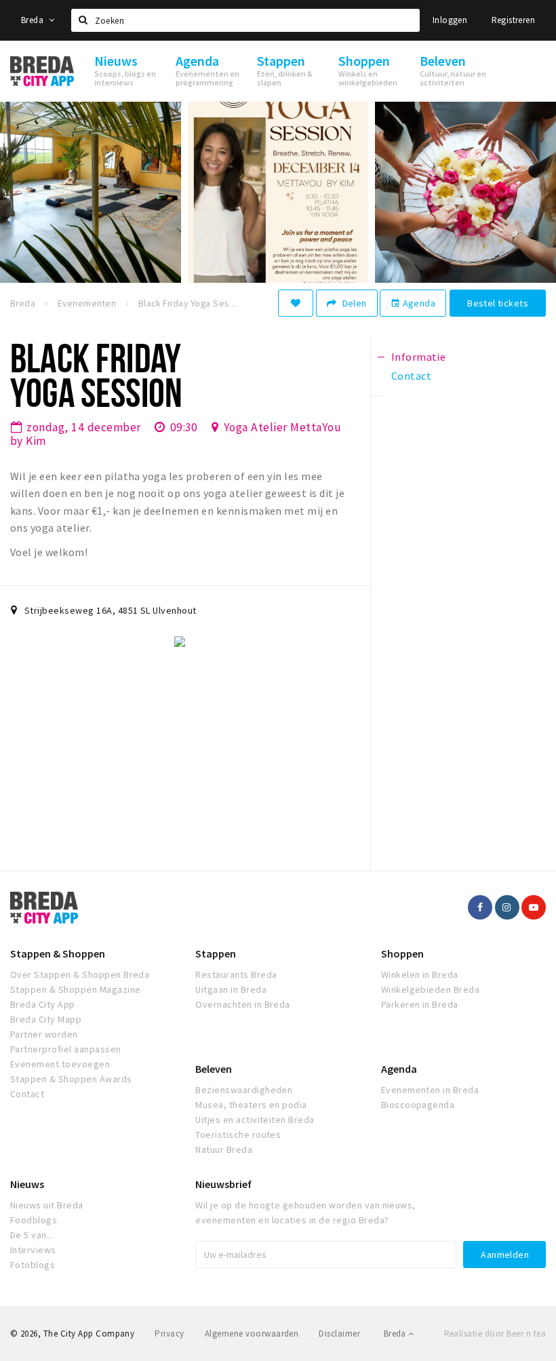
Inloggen (450, 20)
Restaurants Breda (236, 974)
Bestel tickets (497, 303)
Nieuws (27, 1184)
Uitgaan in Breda (230, 989)
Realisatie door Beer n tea (495, 1333)
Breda (33, 20)
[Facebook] (480, 907)
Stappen (215, 953)
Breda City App (42, 1004)
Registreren (513, 20)
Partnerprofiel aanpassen (65, 1049)
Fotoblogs (32, 1265)
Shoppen (402, 953)
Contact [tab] (411, 375)
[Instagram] (507, 907)
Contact (27, 1094)
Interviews (33, 1250)
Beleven (213, 1069)
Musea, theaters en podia (251, 1105)
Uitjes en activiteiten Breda (254, 1119)
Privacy (169, 1333)
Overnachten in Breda (242, 1004)
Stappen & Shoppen (57, 953)
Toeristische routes (238, 1134)
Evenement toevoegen (60, 1064)
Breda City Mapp (45, 1019)
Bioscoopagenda (418, 1105)
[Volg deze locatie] (295, 303)
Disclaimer (339, 1333)
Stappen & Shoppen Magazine (75, 989)
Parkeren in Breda (419, 1004)
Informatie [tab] (418, 356)
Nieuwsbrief (223, 1184)
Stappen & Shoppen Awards (71, 1079)
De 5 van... (32, 1235)
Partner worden (44, 1034)
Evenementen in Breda (430, 1090)
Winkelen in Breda (419, 974)
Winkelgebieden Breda (430, 989)
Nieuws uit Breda (46, 1205)
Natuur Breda (223, 1149)
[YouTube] (533, 907)
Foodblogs (33, 1220)
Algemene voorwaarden (252, 1333)
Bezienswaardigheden (243, 1090)
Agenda (413, 303)
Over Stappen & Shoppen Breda (79, 974)
